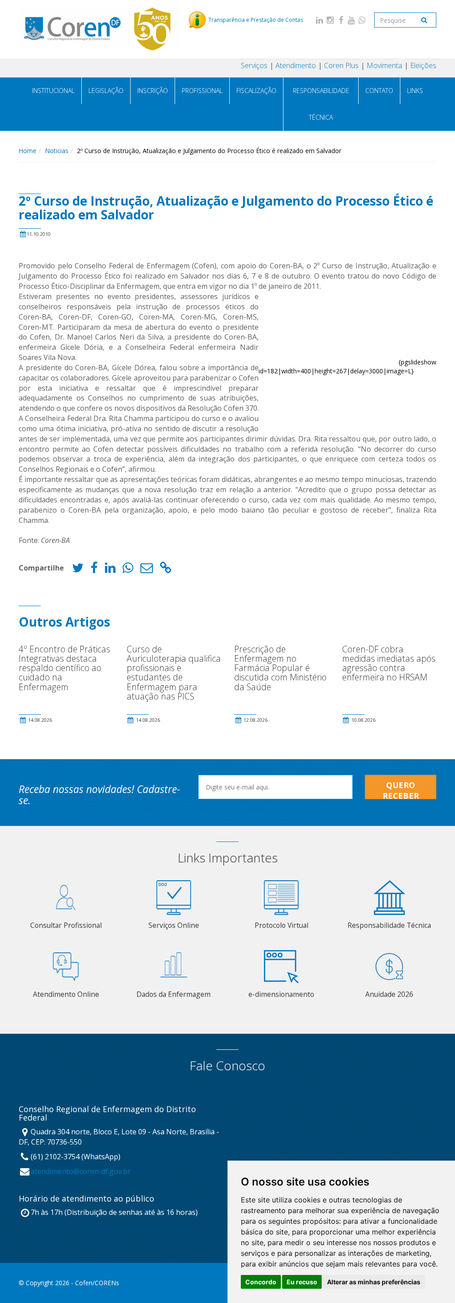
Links (415, 90)
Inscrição (152, 90)
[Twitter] (78, 570)
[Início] (100, 29)
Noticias (56, 150)
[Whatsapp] (362, 20)
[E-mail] (146, 570)
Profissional (202, 90)
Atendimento (295, 65)
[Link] (166, 570)
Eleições (423, 65)
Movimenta (384, 65)
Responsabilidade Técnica (321, 103)
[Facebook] (340, 20)
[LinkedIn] (319, 20)
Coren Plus (341, 65)
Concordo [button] (260, 1282)
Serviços (254, 65)
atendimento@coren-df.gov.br (81, 1171)
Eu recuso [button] (302, 1282)
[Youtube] (351, 20)
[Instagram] (330, 20)
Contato (379, 90)
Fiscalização (256, 90)
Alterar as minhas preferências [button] (373, 1282)
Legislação (106, 90)
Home (27, 150)
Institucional (53, 90)
